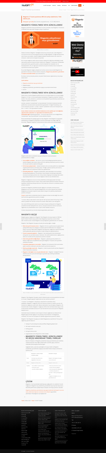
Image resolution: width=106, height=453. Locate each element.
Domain (72, 84)
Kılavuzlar (73, 97)
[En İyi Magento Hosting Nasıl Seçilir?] (1, 226)
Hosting (72, 93)
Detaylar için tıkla (28, 22)
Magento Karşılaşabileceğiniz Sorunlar (77, 132)
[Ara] (83, 5)
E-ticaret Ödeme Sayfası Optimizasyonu (77, 134)
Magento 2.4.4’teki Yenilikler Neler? (77, 149)
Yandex (72, 114)
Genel (72, 89)
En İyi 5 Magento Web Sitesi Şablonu (77, 147)
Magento (23, 195)
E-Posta (72, 86)
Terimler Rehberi (74, 107)
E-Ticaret (72, 88)
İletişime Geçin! (66, 1)
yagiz (63, 420)
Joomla (72, 95)
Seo (71, 105)
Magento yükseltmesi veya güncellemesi (32, 83)
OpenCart (72, 102)
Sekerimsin (57, 433)
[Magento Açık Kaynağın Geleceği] (105, 226)
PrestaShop (73, 104)
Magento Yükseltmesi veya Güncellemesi (30, 10)
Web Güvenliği (73, 109)
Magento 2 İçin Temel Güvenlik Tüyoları (77, 144)
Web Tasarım (73, 111)
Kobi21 (72, 98)
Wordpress (73, 113)
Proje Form (74, 433)
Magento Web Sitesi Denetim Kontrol (77, 129)
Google (72, 91)
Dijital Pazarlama (74, 82)
